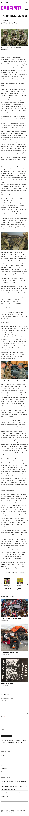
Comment (3, 700)
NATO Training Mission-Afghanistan (11, 567)
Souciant (11, 8)
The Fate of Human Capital (8, 789)
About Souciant (5, 771)
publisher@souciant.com (18, 812)
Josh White (5, 20)
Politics (18, 24)
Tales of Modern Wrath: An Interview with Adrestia (14, 786)
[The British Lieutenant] (14, 241)
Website (3, 729)
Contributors (4, 768)
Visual (2, 758)
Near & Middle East (11, 24)
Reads (2, 755)
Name (3, 716)
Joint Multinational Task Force (14, 564)
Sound (2, 762)
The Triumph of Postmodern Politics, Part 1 (12, 792)
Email (3, 723)
